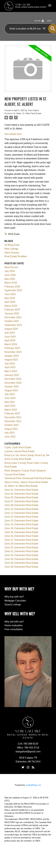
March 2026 (10, 282)
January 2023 (11, 375)
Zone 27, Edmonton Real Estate (21, 540)
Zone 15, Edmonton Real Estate (21, 520)
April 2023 (9, 367)
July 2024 (9, 332)
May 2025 (9, 298)
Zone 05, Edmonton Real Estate (21, 497)
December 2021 (13, 417)
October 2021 (11, 425)
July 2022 (9, 394)
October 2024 (11, 321)
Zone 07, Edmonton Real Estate (21, 501)
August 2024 (11, 329)
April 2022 (9, 406)
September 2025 (13, 290)
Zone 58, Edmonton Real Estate (21, 566)
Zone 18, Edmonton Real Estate (21, 528)
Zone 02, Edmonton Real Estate (21, 493)
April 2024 (9, 340)
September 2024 (13, 325)
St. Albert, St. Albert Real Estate (27, 113)
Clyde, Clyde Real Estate (17, 447)
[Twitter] (23, 767)
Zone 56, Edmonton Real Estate (21, 563)
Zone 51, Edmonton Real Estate (21, 551)
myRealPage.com (33, 785)
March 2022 (10, 409)
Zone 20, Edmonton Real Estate (21, 532)
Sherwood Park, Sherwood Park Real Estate (28, 478)
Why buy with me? (14, 596)
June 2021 (10, 436)
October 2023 (11, 356)
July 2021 (9, 432)
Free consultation (13, 629)
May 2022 (9, 402)
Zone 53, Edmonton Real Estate (21, 555)
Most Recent (11, 267)
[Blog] (33, 767)
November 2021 (13, 421)
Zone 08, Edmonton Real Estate (21, 505)
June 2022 (10, 398)
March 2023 (10, 371)
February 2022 (12, 413)
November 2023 (13, 352)
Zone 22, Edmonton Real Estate (21, 536)
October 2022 (11, 386)
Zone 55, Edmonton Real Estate (21, 559)
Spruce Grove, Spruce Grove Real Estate (26, 482)
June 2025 (10, 294)
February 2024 (12, 348)
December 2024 (13, 317)
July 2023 (9, 363)
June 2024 (10, 336)
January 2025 (11, 313)
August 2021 (11, 429)
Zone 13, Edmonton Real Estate (21, 513)
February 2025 (12, 309)
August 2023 (11, 359)
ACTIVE (37, 21)
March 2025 (10, 306)
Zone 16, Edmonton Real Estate (21, 524)
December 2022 (13, 379)
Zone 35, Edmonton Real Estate (21, 547)
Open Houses (11, 252)
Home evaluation (13, 625)
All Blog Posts (11, 245)
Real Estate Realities (15, 256)
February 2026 (12, 286)
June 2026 (10, 275)
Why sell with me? (14, 621)
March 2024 (10, 344)
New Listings (11, 248)
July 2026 (9, 271)
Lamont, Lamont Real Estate (19, 451)
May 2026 (9, 279)
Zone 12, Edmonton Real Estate (21, 509)
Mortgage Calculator (15, 600)
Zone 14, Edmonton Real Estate (21, 516)
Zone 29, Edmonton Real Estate (21, 543)
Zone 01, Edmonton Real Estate (21, 490)
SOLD (49, 21)
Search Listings (12, 604)
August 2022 (11, 390)
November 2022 (13, 383)
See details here (13, 134)
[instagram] (28, 767)
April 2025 (9, 302)
